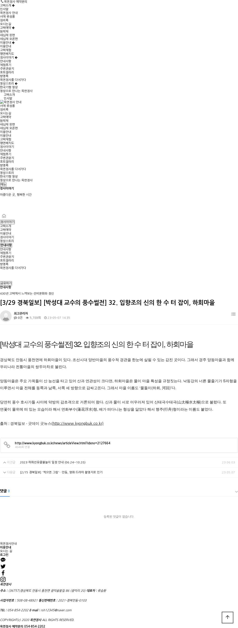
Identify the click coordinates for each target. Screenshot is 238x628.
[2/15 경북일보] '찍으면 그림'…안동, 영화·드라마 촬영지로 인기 (61, 472)
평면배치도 (7, 53)
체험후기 (5, 64)
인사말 (4, 9)
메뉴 (3, 184)
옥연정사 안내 (9, 12)
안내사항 (5, 61)
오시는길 (5, 24)
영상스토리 (7, 83)
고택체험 (5, 50)
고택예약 (6, 27)
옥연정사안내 (8, 543)
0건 (20, 317)
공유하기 (6, 283)
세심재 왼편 (7, 35)
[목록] (233, 314)
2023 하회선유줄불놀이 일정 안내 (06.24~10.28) (53, 462)
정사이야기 (7, 57)
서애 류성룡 (7, 16)
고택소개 (6, 5)
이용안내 (6, 42)
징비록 (4, 20)
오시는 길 (6, 551)
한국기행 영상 (9, 87)
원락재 (4, 31)
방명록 (4, 76)
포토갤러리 (7, 72)
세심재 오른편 (9, 38)
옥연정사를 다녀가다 (13, 79)
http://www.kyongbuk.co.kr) (78, 423)
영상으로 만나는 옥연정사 (16, 91)
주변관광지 (7, 68)
